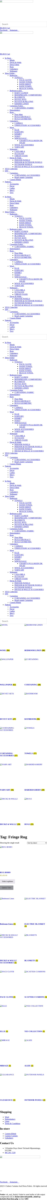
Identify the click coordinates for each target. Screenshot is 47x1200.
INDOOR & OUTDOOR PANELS (28, 162)
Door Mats (18, 115)
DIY (6, 171)
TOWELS (18, 78)
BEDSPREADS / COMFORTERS (28, 95)
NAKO (17, 136)
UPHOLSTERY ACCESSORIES (27, 125)
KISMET (18, 134)
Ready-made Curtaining (23, 177)
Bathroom (13, 75)
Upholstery (14, 69)
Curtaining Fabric (16, 106)
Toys (11, 193)
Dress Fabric (14, 65)
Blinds (12, 60)
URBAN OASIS (21, 156)
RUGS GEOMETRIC (23, 119)
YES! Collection (11, 169)
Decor (12, 186)
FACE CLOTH (25, 80)
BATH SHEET (25, 84)
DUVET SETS (20, 99)
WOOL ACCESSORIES (24, 145)
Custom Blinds (15, 180)
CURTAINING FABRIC (24, 108)
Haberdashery (15, 110)
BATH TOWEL (25, 86)
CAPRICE (18, 123)
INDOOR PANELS (22, 160)
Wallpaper (13, 71)
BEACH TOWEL (26, 88)
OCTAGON (19, 154)
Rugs (12, 67)
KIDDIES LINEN (21, 104)
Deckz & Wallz (15, 62)
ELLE (16, 130)
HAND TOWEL (25, 82)
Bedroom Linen (16, 91)
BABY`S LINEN (21, 93)
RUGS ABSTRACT (22, 117)
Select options (7, 881)
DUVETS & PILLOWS (23, 101)
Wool (12, 128)
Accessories (14, 184)
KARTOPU (19, 132)
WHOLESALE (20, 138)
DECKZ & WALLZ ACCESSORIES (29, 167)
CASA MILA (19, 151)
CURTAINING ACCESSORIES (27, 175)
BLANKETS (19, 97)
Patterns (8, 182)
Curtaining (14, 173)
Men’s (12, 190)
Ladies (12, 188)
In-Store (8, 58)
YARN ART (19, 147)
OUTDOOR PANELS (23, 164)
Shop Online (9, 73)
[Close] (1, 1190)
